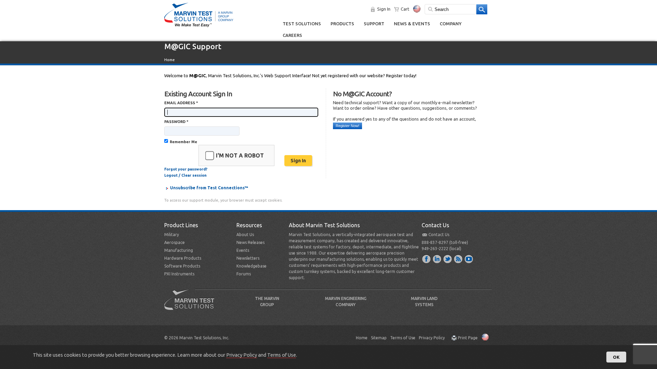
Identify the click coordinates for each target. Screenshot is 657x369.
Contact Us (438, 234)
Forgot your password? (185, 169)
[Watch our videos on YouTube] (469, 259)
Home (169, 60)
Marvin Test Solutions (192, 305)
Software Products (182, 266)
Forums (243, 274)
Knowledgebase (251, 266)
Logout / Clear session (185, 175)
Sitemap (379, 338)
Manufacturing (178, 250)
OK (616, 357)
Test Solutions (302, 23)
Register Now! (347, 126)
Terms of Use (402, 338)
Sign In (383, 8)
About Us (245, 234)
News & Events (412, 23)
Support (374, 23)
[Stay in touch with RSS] (458, 259)
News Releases (250, 242)
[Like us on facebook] (427, 259)
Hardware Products (182, 258)
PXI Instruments (179, 274)
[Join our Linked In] (437, 259)
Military (171, 234)
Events (242, 250)
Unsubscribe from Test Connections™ (209, 188)
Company (451, 23)
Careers (292, 35)
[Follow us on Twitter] (448, 259)
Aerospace (174, 242)
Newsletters (247, 258)
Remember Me (183, 142)
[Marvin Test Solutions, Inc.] (198, 27)
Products (342, 23)
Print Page (468, 338)
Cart (405, 8)
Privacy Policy (432, 338)
